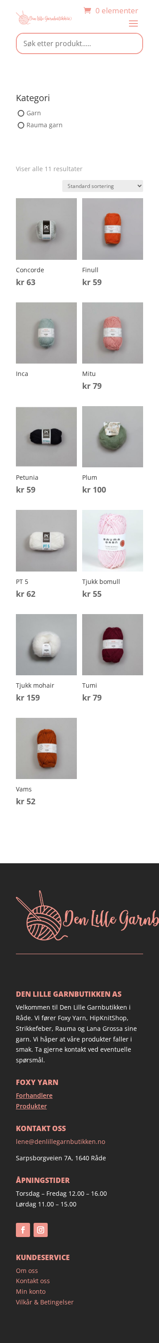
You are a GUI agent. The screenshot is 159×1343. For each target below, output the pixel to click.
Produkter (31, 1106)
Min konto (30, 1291)
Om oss (27, 1270)
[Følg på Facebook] (23, 1230)
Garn (33, 113)
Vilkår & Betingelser (45, 1302)
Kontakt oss (33, 1280)
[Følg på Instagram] (41, 1230)
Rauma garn (44, 125)
